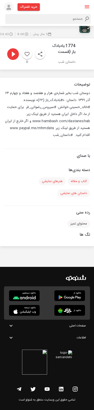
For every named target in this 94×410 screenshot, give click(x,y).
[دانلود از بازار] (69, 310)
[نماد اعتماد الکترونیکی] (34, 363)
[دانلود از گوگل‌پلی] (69, 295)
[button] (87, 7)
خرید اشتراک (28, 7)
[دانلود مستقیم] (24, 295)
